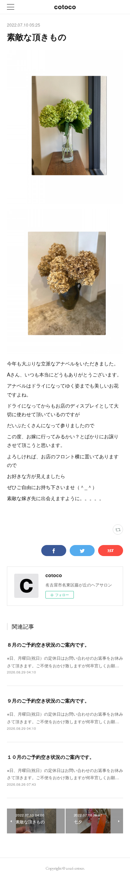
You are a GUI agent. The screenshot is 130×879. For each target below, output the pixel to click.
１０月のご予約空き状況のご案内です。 (50, 756)
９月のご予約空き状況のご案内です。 (48, 700)
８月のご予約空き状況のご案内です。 (48, 644)
